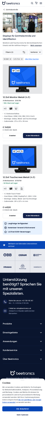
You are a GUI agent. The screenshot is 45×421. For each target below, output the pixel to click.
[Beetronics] (11, 3)
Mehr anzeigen (36, 45)
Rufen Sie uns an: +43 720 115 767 (21, 300)
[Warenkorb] (36, 3)
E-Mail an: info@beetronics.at (20, 308)
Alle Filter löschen (32, 59)
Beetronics (14, 372)
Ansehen (12, 135)
